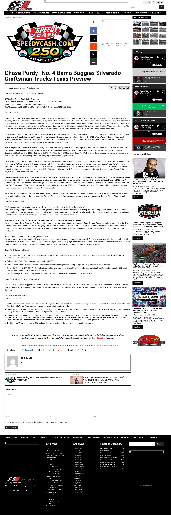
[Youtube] (158, 2)
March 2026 (78, 460)
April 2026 (77, 457)
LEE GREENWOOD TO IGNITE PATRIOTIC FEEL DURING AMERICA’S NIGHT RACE (147, 182)
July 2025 (77, 478)
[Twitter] (149, 2)
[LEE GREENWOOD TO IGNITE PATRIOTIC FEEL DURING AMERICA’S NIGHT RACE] (149, 168)
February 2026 (78, 462)
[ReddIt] (93, 46)
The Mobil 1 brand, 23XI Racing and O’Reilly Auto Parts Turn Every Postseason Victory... (147, 310)
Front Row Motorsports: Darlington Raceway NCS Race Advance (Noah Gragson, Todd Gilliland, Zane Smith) (147, 225)
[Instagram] (153, 2)
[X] (93, 38)
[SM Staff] (12, 361)
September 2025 (79, 473)
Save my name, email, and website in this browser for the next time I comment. (37, 422)
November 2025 (79, 469)
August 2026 (78, 448)
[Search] (161, 7)
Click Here (100, 338)
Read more (137, 197)
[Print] (93, 61)
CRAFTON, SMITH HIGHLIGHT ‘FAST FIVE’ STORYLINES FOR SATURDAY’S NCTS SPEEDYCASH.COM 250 (103, 380)
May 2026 (77, 455)
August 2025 (78, 476)
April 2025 (77, 485)
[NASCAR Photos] (162, 2)
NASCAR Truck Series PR (14, 17)
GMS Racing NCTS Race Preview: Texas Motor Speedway (39, 378)
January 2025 (78, 492)
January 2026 (78, 464)
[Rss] (22, 490)
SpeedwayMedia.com (111, 345)
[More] (91, 350)
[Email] (93, 54)
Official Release (137, 186)
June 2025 (77, 480)
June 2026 (77, 453)
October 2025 (78, 471)
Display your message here (146, 485)
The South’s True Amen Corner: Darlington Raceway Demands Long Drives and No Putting (147, 266)
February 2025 (78, 489)
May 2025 (77, 483)
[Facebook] (145, 2)
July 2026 (77, 450)
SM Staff (10, 88)
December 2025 (79, 466)
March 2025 (78, 487)
